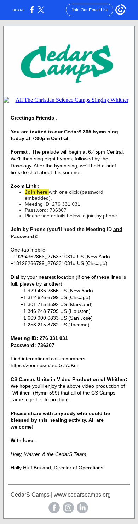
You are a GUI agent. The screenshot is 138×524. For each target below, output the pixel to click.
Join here (36, 192)
